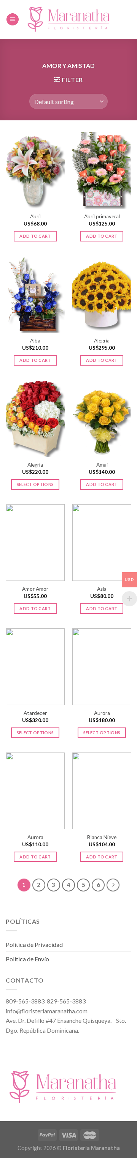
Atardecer (35, 713)
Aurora (102, 713)
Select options (35, 484)
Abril (35, 216)
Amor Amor (35, 589)
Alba (35, 341)
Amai (102, 465)
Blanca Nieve (101, 837)
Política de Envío (27, 958)
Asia (102, 589)
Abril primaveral (102, 216)
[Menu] (12, 19)
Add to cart (35, 235)
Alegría (102, 341)
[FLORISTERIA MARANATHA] (68, 19)
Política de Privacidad (34, 944)
